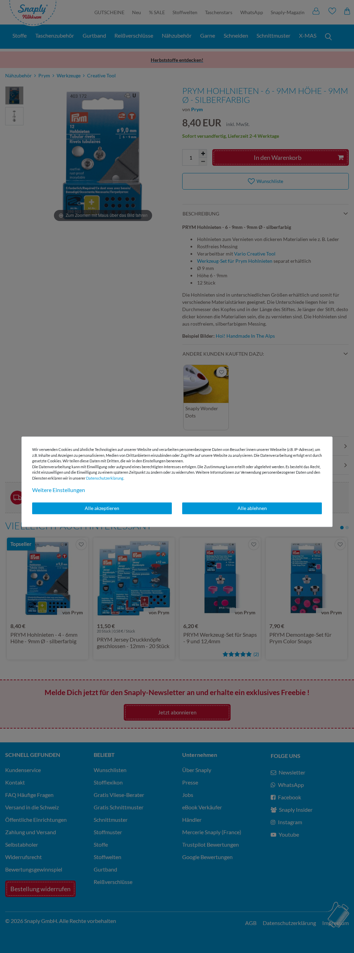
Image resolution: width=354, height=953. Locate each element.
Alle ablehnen (252, 508)
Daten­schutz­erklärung (104, 478)
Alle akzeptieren (102, 508)
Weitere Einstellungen (58, 490)
